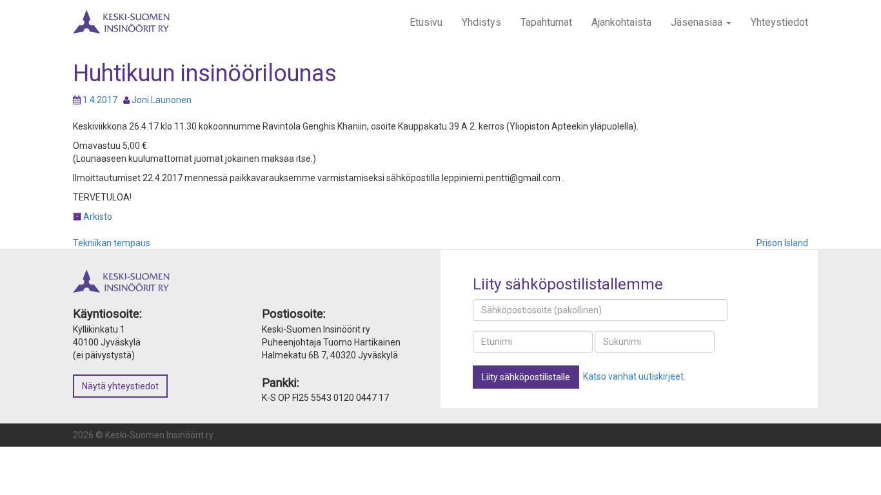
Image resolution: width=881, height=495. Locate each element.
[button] (526, 377)
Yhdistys (481, 22)
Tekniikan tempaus (111, 243)
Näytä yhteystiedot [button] (120, 386)
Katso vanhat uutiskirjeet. (634, 376)
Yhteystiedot (779, 22)
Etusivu (426, 22)
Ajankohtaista (621, 22)
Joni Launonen (162, 100)
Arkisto (97, 216)
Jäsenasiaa (698, 22)
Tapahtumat (546, 22)
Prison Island (782, 243)
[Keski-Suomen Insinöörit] (121, 16)
